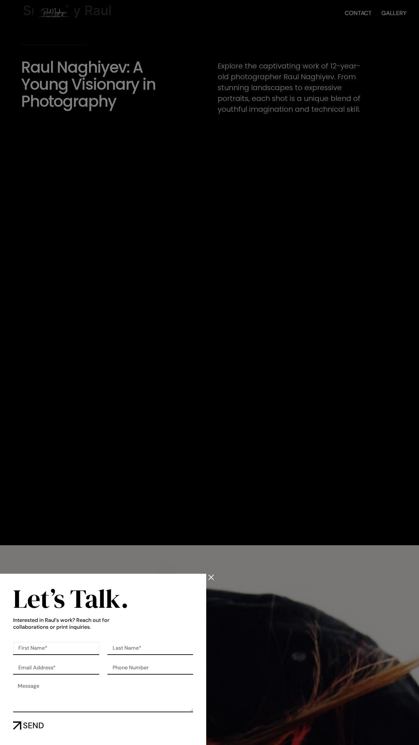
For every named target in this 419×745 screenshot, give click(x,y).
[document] (209, 372)
